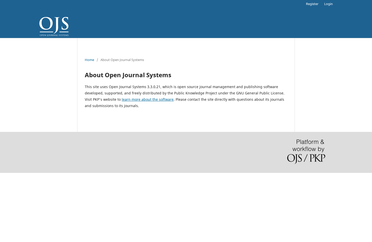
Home (89, 59)
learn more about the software (148, 99)
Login (328, 4)
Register (312, 4)
